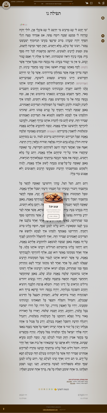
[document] (53, 206)
